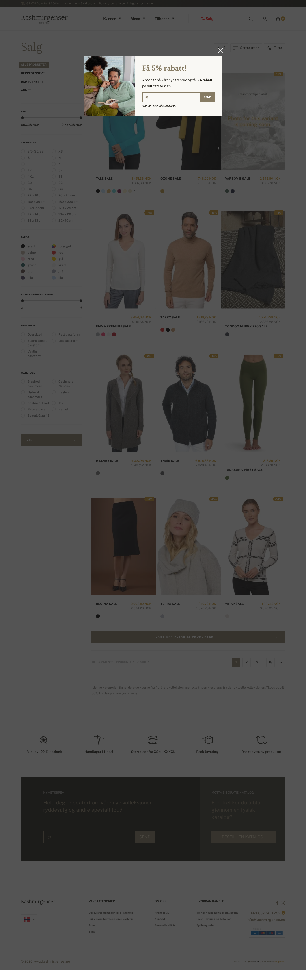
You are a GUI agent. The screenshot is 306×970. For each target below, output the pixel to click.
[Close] (219, 50)
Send (207, 97)
